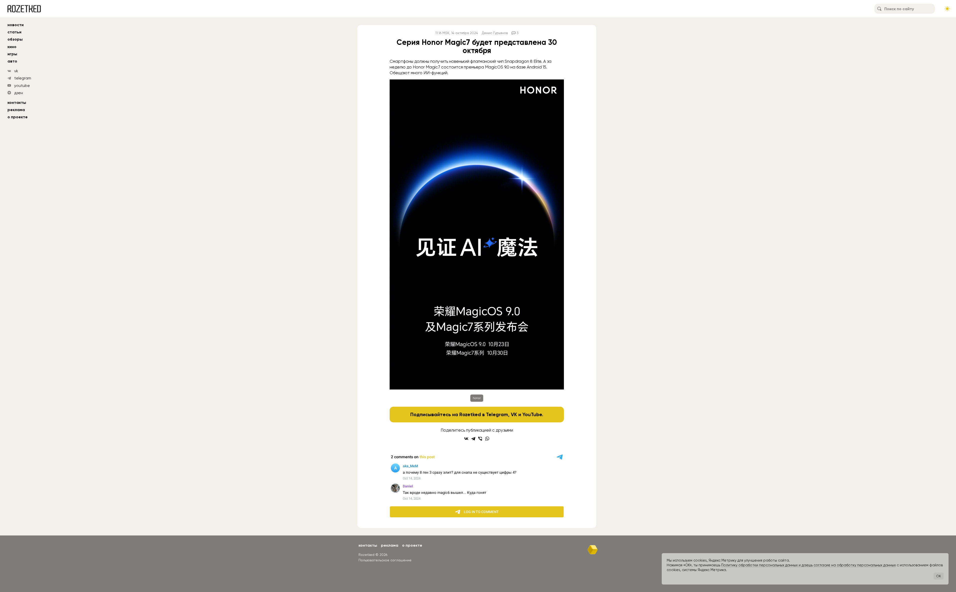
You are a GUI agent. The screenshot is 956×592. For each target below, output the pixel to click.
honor (477, 398)
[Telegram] (473, 439)
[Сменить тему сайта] (947, 9)
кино (11, 46)
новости (15, 24)
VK (514, 414)
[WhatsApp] (487, 439)
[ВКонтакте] (466, 439)
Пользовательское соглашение (385, 560)
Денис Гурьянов (495, 33)
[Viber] (480, 439)
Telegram (497, 414)
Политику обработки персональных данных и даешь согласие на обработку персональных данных (808, 565)
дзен (18, 92)
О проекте (17, 117)
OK (938, 576)
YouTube (532, 414)
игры (12, 54)
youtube (22, 85)
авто (12, 61)
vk (16, 70)
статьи (14, 32)
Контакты (16, 102)
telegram (22, 78)
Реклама (16, 109)
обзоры (15, 39)
